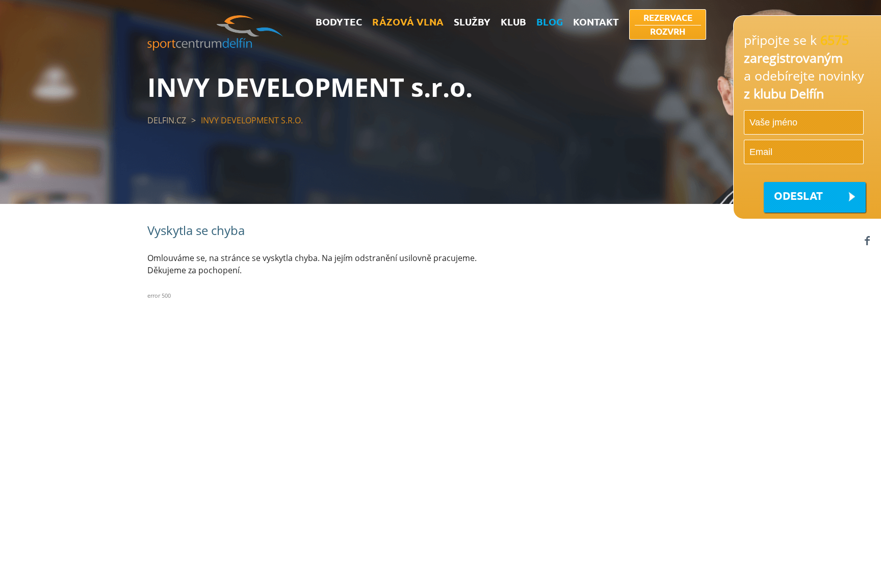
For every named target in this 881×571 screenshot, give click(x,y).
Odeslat (798, 195)
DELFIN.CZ (166, 120)
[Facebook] (867, 240)
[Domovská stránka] (215, 47)
